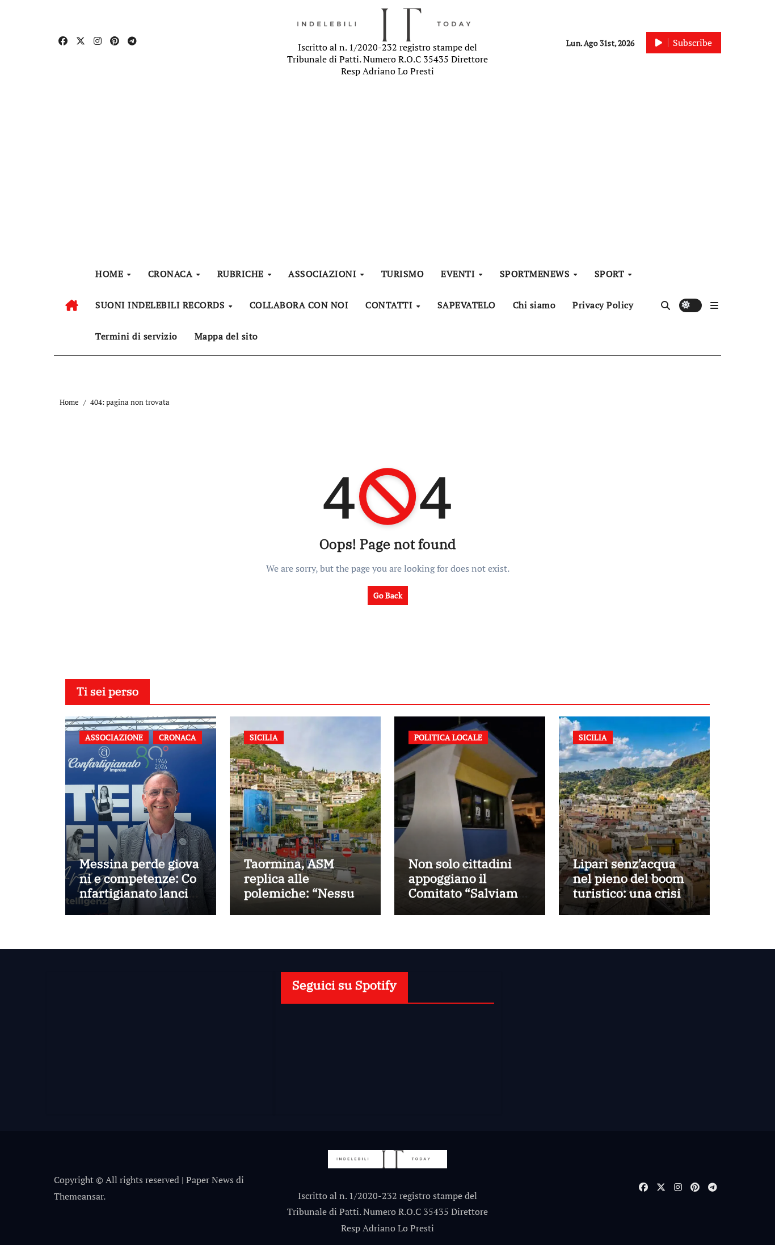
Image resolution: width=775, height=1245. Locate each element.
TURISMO (402, 273)
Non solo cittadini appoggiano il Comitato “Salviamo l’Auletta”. (466, 885)
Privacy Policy (602, 305)
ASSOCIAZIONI (323, 273)
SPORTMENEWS (536, 273)
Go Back (387, 595)
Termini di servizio (136, 336)
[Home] (72, 305)
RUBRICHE (242, 273)
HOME (110, 273)
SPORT (611, 273)
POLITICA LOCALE (448, 737)
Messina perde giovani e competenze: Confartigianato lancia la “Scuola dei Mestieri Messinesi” (140, 893)
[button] (714, 305)
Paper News (210, 1179)
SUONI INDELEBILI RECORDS (161, 305)
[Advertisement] (389, 170)
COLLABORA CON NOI (299, 305)
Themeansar (78, 1196)
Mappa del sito (226, 336)
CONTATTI (390, 305)
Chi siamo (534, 305)
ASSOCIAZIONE (114, 737)
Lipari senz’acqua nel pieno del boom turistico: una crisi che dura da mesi (628, 885)
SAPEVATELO (466, 305)
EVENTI (459, 273)
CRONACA (171, 273)
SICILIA (264, 737)
